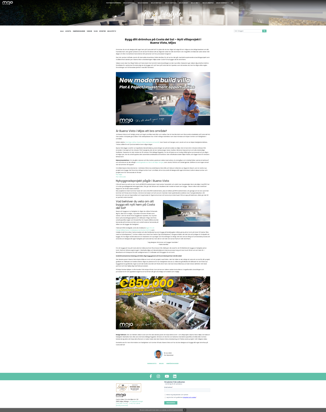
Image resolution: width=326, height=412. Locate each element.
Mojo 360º (195, 3)
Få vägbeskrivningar (136, 401)
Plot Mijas (119, 175)
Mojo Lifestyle (208, 3)
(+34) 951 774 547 (122, 403)
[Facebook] (151, 377)
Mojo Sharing (143, 3)
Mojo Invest (183, 3)
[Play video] (163, 99)
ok (184, 410)
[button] (232, 3)
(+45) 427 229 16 (134, 403)
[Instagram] (158, 377)
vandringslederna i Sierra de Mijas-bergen (150, 162)
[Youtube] (167, 377)
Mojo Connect (222, 3)
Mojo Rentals (156, 3)
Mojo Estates (128, 3)
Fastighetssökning (113, 3)
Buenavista (151, 363)
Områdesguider (172, 363)
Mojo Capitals (170, 3)
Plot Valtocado (121, 177)
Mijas (161, 363)
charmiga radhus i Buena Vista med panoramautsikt (142, 142)
